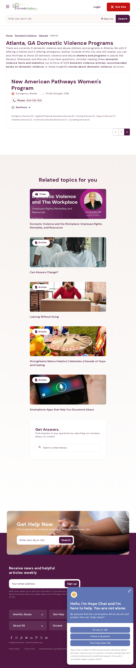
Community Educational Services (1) (50, 119)
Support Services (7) (106, 116)
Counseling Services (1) (79, 119)
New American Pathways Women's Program (56, 84)
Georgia (43, 35)
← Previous (116, 132)
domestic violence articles (87, 63)
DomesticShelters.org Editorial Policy (53, 649)
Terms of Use (29, 649)
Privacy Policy (14, 649)
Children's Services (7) (21, 119)
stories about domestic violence (90, 66)
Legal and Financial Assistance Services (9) (55, 116)
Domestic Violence (26, 35)
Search (122, 18)
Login (97, 7)
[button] (20, 107)
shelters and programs (91, 55)
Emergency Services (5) (22, 116)
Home (9, 35)
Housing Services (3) (85, 116)
